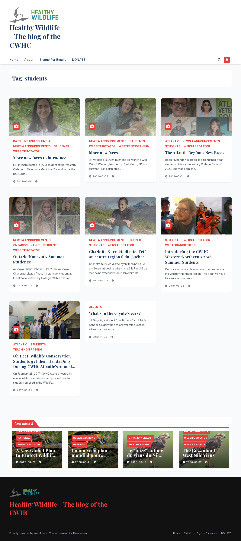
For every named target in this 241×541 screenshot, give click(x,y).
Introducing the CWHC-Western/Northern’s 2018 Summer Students (188, 257)
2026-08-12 (139, 462)
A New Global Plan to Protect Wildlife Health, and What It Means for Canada (37, 457)
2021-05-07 (101, 280)
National (24, 437)
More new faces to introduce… (41, 157)
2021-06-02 (101, 176)
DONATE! (79, 59)
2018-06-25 (177, 285)
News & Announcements (32, 146)
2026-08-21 (28, 462)
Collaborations (29, 431)
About (29, 59)
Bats (17, 141)
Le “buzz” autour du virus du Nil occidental (145, 455)
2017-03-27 (25, 390)
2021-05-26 (25, 285)
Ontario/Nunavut (26, 245)
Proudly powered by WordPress (28, 533)
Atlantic (172, 141)
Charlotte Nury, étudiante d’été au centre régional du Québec (117, 254)
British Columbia (37, 141)
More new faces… (105, 152)
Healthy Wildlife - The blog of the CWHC (34, 36)
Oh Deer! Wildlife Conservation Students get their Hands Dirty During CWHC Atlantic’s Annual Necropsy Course (42, 363)
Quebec (135, 240)
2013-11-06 (100, 336)
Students (61, 146)
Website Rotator (26, 151)
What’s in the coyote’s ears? (115, 313)
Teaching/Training (27, 349)
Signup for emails (53, 59)
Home (13, 59)
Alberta (95, 306)
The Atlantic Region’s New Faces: (195, 152)
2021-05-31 (177, 176)
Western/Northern (134, 146)
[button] (219, 59)
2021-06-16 (25, 181)
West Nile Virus (139, 444)
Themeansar (80, 533)
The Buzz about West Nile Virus (199, 452)
